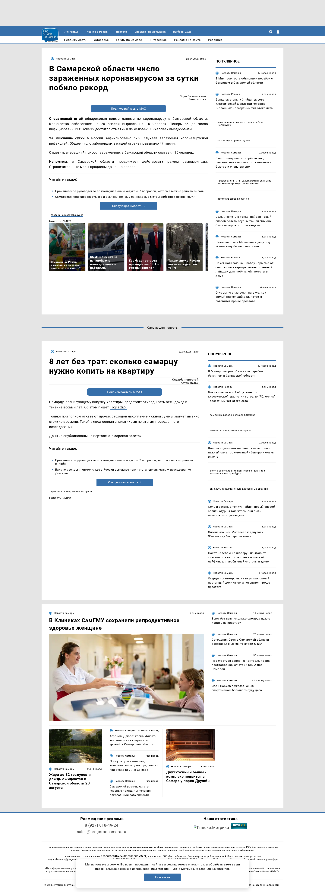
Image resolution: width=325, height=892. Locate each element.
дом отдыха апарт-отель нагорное (71, 491)
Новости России (230, 94)
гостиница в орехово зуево (67, 215)
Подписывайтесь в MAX (128, 108)
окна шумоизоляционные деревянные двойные (239, 488)
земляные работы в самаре (226, 415)
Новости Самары (66, 58)
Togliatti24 (118, 407)
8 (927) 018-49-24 (101, 825)
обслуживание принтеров (234, 470)
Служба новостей (193, 96)
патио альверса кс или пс (233, 198)
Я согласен (162, 877)
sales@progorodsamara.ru (101, 831)
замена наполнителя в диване (236, 122)
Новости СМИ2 (60, 221)
